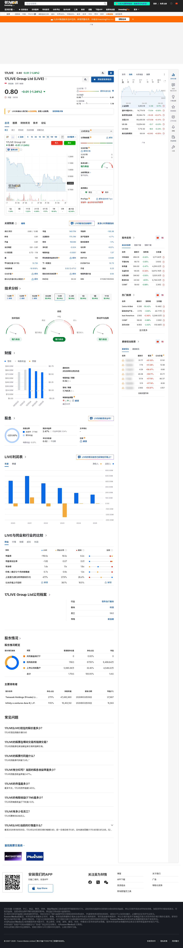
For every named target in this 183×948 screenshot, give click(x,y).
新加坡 (111, 619)
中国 (24, 14)
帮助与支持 (157, 885)
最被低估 (125, 349)
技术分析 (11, 288)
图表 (15, 123)
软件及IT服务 (108, 601)
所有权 (20, 130)
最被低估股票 (129, 341)
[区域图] (12, 137)
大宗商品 (139, 74)
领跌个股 (148, 245)
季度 (14, 464)
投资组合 (121, 885)
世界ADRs (60, 14)
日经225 (125, 120)
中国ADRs (70, 14)
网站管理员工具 (124, 891)
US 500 (125, 129)
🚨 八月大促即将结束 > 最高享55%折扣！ (132, 3)
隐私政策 (163, 941)
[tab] (10, 297)
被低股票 (118, 14)
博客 (119, 873)
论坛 (43, 123)
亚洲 (96, 14)
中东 (90, 14)
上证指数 (125, 106)
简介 (13, 130)
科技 (112, 607)
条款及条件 (151, 941)
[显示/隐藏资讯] (62, 137)
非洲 (102, 14)
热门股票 (126, 295)
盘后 (53, 14)
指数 (130, 74)
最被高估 (135, 349)
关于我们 (156, 873)
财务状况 (25, 123)
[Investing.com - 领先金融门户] (11, 3)
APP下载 (121, 879)
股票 (8, 14)
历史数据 (30, 130)
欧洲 (84, 14)
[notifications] (171, 3)
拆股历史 (40, 130)
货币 (123, 74)
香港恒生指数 (127, 115)
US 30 (124, 124)
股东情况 (11, 638)
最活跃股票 (126, 245)
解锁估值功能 (105, 91)
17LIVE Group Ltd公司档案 (26, 594)
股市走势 (126, 237)
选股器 (17, 14)
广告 (154, 879)
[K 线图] (7, 137)
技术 (35, 123)
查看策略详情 (57, 111)
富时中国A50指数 (129, 110)
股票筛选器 (110, 9)
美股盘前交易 (43, 14)
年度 (7, 464)
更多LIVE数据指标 (106, 223)
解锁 (46, 582)
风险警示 (175, 941)
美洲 (78, 14)
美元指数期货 (127, 133)
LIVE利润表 (14, 457)
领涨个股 (137, 245)
